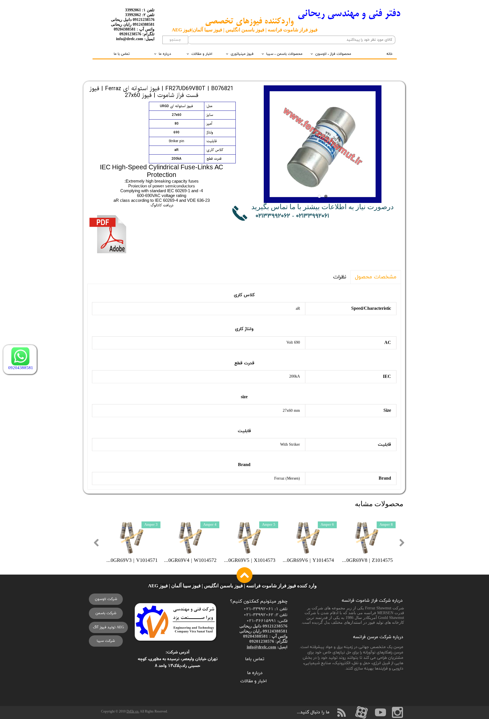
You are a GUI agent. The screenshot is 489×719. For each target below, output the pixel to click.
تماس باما (254, 659)
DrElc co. (132, 711)
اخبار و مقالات (201, 54)
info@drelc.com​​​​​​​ (261, 647)
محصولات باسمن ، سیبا (284, 54)
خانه (389, 54)
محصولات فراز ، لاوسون (333, 54)
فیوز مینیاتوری (242, 54)
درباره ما (165, 54)
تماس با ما (122, 54)
